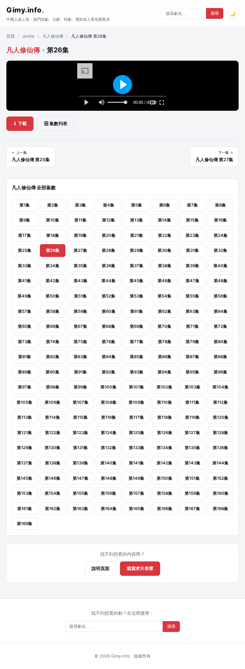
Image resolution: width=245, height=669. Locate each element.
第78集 (164, 341)
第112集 (220, 402)
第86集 (164, 356)
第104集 (220, 386)
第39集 (192, 265)
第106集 (52, 402)
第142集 (164, 462)
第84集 (108, 356)
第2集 (52, 204)
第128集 (220, 432)
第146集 (52, 478)
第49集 (24, 295)
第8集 (220, 204)
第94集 (164, 371)
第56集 (220, 295)
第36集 (108, 265)
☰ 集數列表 (55, 123)
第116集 (108, 417)
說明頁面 (100, 568)
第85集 (136, 356)
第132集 (108, 447)
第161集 (24, 508)
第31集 (192, 250)
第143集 (192, 462)
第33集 (24, 265)
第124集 (108, 432)
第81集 (24, 356)
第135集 (192, 447)
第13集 (136, 219)
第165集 (136, 508)
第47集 (192, 280)
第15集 (192, 219)
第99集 (80, 386)
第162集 (52, 508)
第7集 (192, 204)
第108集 (108, 402)
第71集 (192, 326)
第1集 (24, 204)
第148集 (108, 478)
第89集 (24, 371)
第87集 (192, 356)
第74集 (52, 341)
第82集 (52, 356)
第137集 (24, 462)
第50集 (52, 295)
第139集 (80, 462)
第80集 (220, 341)
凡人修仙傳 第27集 (214, 156)
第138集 (52, 462)
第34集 (52, 265)
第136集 (220, 447)
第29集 (136, 250)
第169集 (24, 523)
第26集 (52, 250)
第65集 (24, 326)
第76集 (108, 341)
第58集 (52, 311)
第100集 (108, 386)
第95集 (192, 371)
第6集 (164, 204)
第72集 (220, 326)
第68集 (108, 326)
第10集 (52, 219)
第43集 (80, 280)
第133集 (136, 447)
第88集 (220, 356)
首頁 (10, 36)
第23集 (192, 235)
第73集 (24, 341)
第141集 (136, 462)
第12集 (108, 219)
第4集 (108, 204)
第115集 (80, 417)
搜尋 (215, 13)
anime (28, 36)
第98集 (52, 386)
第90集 (52, 371)
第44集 (108, 280)
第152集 (220, 478)
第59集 (80, 311)
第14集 (164, 219)
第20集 (108, 235)
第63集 (192, 311)
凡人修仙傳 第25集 (31, 156)
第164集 (108, 508)
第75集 (80, 341)
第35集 (80, 265)
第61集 (136, 311)
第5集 (136, 204)
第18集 (52, 235)
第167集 (192, 508)
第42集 (52, 280)
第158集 (164, 493)
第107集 (80, 402)
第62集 (164, 311)
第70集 (164, 326)
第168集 (220, 508)
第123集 (80, 432)
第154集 (52, 493)
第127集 (192, 432)
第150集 (164, 478)
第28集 (108, 250)
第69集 (136, 326)
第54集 (164, 295)
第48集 (220, 280)
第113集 (24, 417)
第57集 (24, 311)
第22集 (164, 235)
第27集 (80, 250)
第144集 (220, 462)
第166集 (164, 508)
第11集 (80, 219)
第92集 (108, 371)
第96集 (220, 371)
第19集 (80, 235)
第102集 (164, 386)
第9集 (24, 219)
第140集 (108, 462)
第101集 (136, 386)
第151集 (192, 478)
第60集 (108, 311)
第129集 (24, 447)
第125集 (136, 432)
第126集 (164, 432)
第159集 (192, 493)
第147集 (80, 478)
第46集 (164, 280)
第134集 (164, 447)
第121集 (24, 432)
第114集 (52, 417)
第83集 (80, 356)
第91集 (80, 371)
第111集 (192, 402)
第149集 (136, 478)
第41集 (24, 280)
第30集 (164, 250)
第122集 (52, 432)
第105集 (24, 402)
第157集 (136, 493)
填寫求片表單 (140, 568)
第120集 (220, 417)
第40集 (220, 265)
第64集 (220, 311)
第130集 (52, 447)
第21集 (136, 235)
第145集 (24, 478)
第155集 (80, 493)
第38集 (164, 265)
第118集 (164, 417)
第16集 (220, 219)
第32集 (220, 250)
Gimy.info (25, 10)
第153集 (24, 493)
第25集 (24, 250)
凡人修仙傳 (52, 36)
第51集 (80, 295)
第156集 (108, 493)
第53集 (136, 295)
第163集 (80, 508)
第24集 (220, 235)
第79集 (192, 341)
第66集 (52, 326)
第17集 (24, 235)
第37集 (136, 265)
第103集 (192, 386)
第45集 (136, 280)
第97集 (24, 386)
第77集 (136, 341)
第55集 (192, 295)
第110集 (164, 402)
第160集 (220, 493)
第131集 (80, 447)
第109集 (136, 402)
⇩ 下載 (20, 123)
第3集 (80, 204)
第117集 (136, 417)
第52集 (108, 295)
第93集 (136, 371)
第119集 (192, 417)
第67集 (80, 326)
